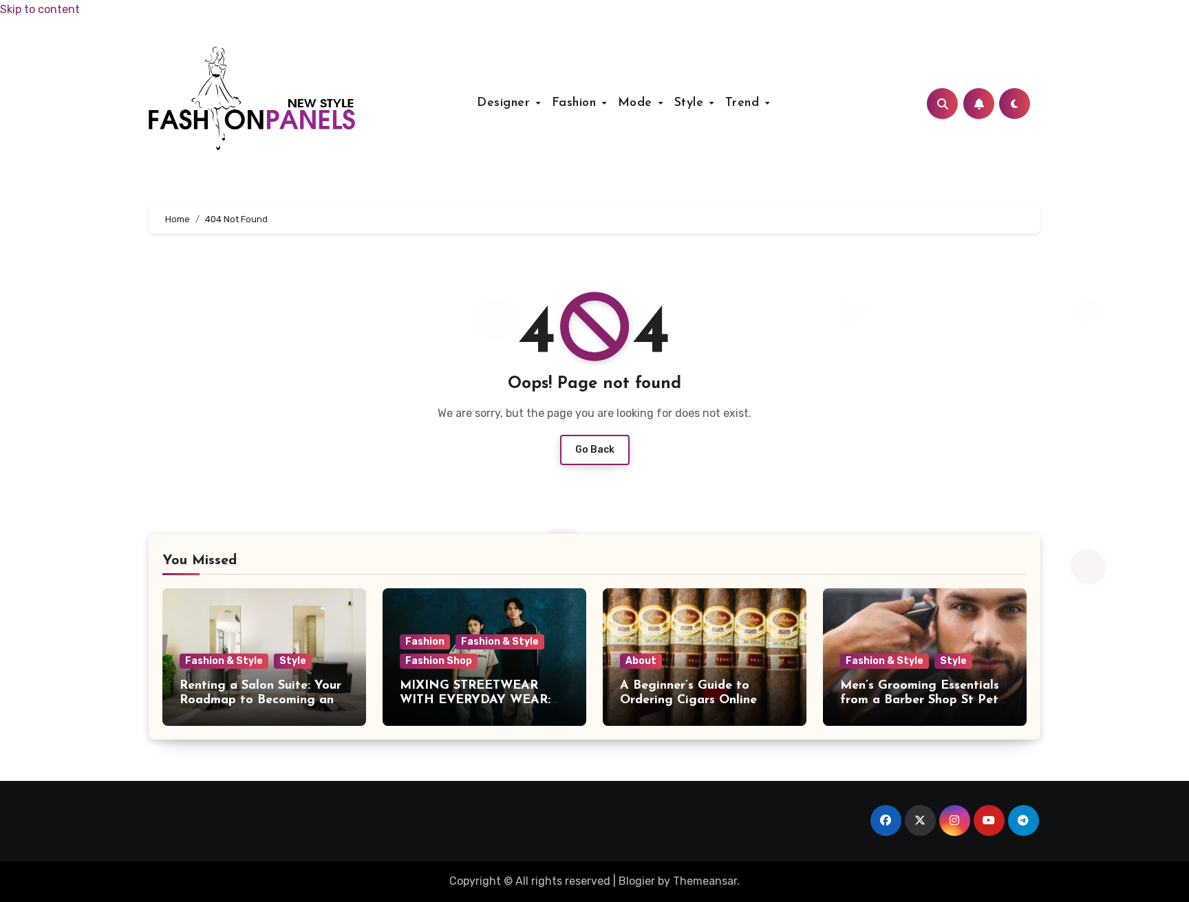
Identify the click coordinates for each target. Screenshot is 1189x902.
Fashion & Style (224, 661)
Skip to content (40, 9)
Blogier (637, 881)
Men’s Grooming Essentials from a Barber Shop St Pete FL (922, 701)
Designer (506, 103)
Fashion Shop (438, 661)
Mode (637, 103)
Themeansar (705, 881)
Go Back (594, 449)
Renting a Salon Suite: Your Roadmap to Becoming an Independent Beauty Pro (260, 701)
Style (691, 103)
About (640, 661)
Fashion (576, 103)
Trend (744, 103)
